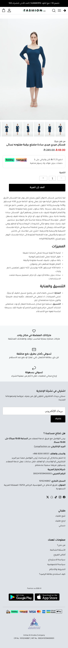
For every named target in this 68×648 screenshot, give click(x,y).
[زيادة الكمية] (43, 178)
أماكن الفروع (59, 555)
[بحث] (52, 10)
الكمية (62, 173)
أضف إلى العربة (37, 187)
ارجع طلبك (60, 521)
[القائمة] (59, 10)
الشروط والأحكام (57, 569)
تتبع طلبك (60, 516)
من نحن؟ (61, 545)
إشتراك (58, 419)
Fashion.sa (31, 589)
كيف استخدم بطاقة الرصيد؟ (52, 574)
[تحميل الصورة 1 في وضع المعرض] (34, 69)
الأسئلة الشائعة (57, 550)
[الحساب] (9, 10)
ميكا (56, 141)
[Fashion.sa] (34, 10)
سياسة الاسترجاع (56, 560)
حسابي (62, 526)
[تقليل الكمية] (61, 178)
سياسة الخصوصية (56, 565)
